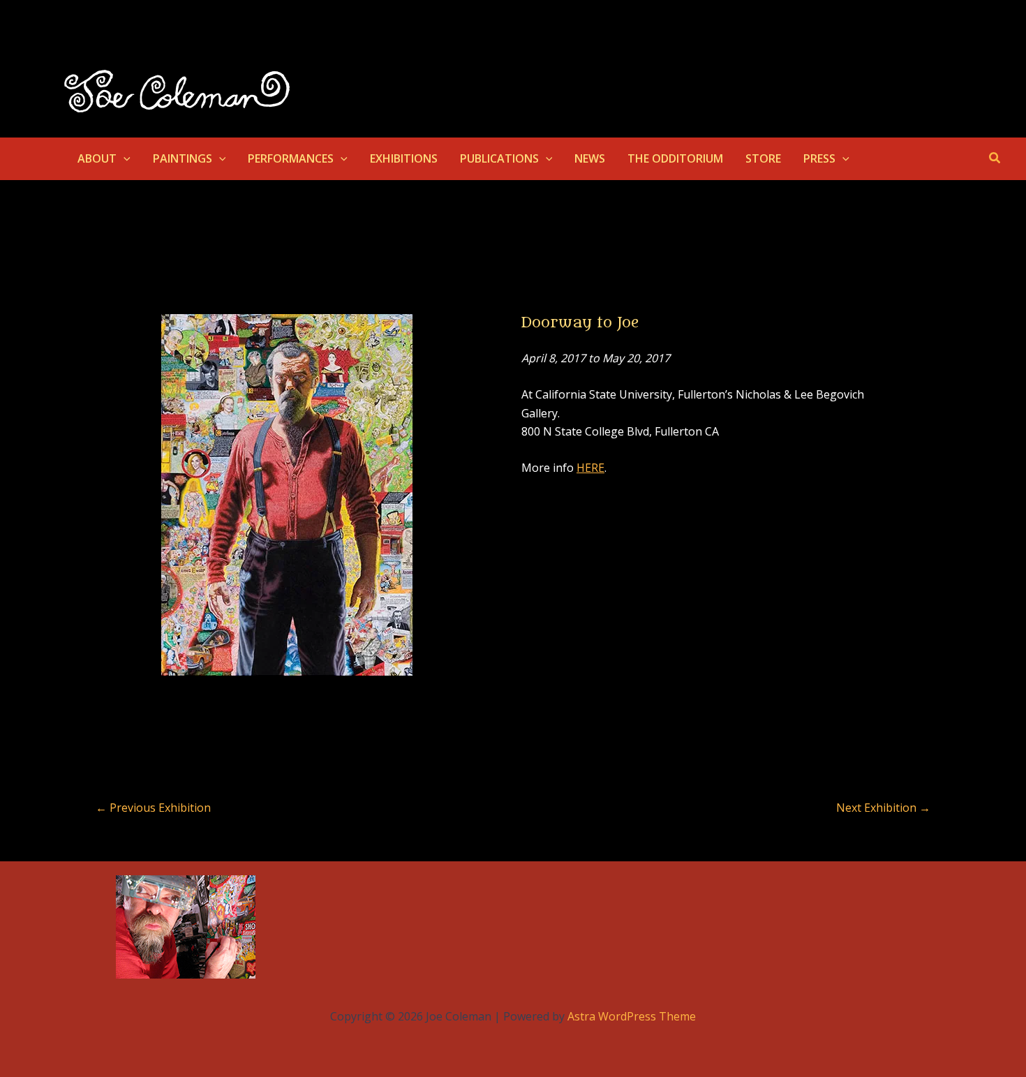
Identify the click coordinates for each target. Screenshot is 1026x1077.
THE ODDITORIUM (675, 158)
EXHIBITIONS (404, 158)
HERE (590, 467)
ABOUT (97, 158)
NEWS (589, 158)
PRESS (819, 158)
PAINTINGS (182, 158)
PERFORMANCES (291, 158)
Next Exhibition (883, 807)
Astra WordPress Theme (631, 1016)
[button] (124, 158)
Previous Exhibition (153, 807)
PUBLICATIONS (499, 158)
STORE (763, 158)
